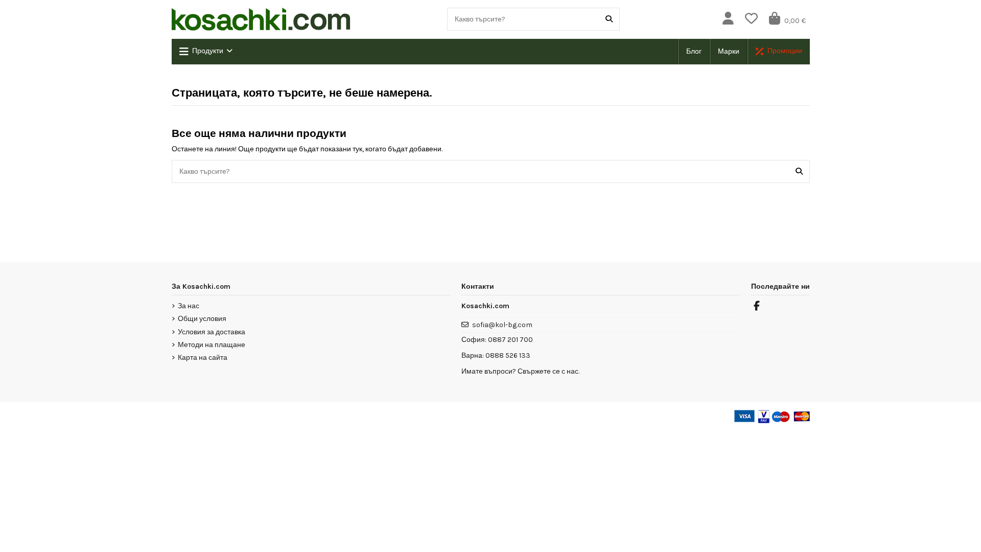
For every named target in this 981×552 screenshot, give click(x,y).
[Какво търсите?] (609, 19)
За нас (188, 306)
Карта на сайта (202, 357)
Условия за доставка (211, 332)
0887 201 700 (510, 339)
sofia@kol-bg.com (502, 324)
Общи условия (202, 318)
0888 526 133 (507, 355)
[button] (206, 51)
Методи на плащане (211, 344)
